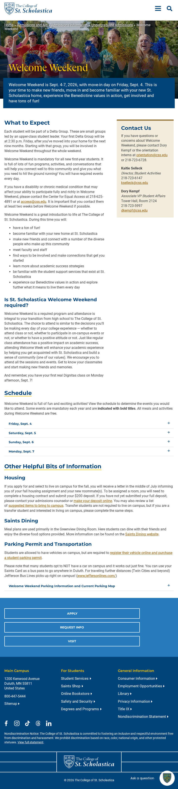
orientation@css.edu (152, 155)
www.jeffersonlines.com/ (96, 576)
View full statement (30, 742)
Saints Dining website (141, 534)
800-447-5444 (15, 696)
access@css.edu (33, 202)
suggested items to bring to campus (35, 506)
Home (8, 25)
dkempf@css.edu (134, 210)
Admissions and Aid (32, 25)
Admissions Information (69, 25)
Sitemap (10, 704)
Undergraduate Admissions (112, 25)
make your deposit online (93, 501)
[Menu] (159, 8)
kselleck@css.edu (134, 183)
